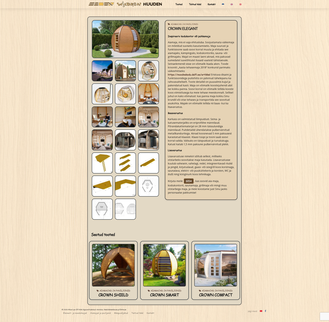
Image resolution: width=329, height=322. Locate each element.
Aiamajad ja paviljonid (184, 24)
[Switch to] (223, 4)
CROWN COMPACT (215, 295)
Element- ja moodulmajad (75, 313)
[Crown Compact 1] (215, 265)
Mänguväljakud (121, 313)
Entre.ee (123, 309)
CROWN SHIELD (113, 295)
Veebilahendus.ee (110, 309)
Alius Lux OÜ (73, 309)
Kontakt (211, 4)
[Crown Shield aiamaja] (113, 265)
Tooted (178, 4)
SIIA (189, 181)
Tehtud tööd (195, 4)
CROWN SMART (164, 295)
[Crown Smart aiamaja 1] (164, 265)
